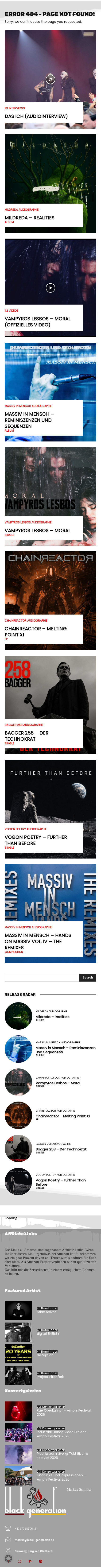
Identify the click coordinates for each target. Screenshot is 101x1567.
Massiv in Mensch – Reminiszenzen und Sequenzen (29, 420)
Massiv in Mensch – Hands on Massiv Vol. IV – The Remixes (38, 941)
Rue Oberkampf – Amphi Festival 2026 (64, 1412)
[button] (8, 1558)
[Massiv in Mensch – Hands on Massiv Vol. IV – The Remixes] (50, 913)
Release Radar (20, 994)
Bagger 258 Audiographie (24, 725)
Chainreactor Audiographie (26, 620)
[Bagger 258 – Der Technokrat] (50, 705)
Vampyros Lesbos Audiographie (28, 522)
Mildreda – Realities (29, 217)
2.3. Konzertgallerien (51, 1406)
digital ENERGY (48, 1333)
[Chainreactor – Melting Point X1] (50, 600)
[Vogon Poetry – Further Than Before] (50, 809)
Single (9, 535)
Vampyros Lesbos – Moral (37, 530)
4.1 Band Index (47, 1308)
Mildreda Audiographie (22, 209)
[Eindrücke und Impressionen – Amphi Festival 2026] (18, 1476)
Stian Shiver (46, 1312)
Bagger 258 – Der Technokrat (26, 736)
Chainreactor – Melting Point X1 (36, 631)
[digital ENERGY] (18, 1332)
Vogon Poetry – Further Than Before (36, 840)
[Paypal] (30, 1562)
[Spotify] (40, 1562)
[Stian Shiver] (18, 1310)
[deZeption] (18, 1353)
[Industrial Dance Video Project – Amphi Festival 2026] (18, 1432)
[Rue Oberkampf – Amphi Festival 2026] (18, 1411)
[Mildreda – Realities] (50, 183)
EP (6, 639)
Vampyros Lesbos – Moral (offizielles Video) (37, 321)
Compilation (14, 952)
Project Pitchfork (50, 1376)
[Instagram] (19, 1562)
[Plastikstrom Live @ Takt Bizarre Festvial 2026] (18, 1454)
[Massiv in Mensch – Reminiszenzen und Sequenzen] (50, 392)
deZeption (45, 1355)
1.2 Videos (12, 310)
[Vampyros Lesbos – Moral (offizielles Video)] (50, 288)
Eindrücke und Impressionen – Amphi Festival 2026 (61, 1477)
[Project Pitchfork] (18, 1375)
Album (9, 222)
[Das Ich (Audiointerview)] (50, 79)
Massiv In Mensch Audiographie (28, 406)
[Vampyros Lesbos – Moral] (50, 496)
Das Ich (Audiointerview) (36, 116)
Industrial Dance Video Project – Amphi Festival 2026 (63, 1434)
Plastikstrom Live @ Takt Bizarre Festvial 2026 (62, 1455)
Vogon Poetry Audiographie (26, 829)
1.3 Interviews (15, 108)
